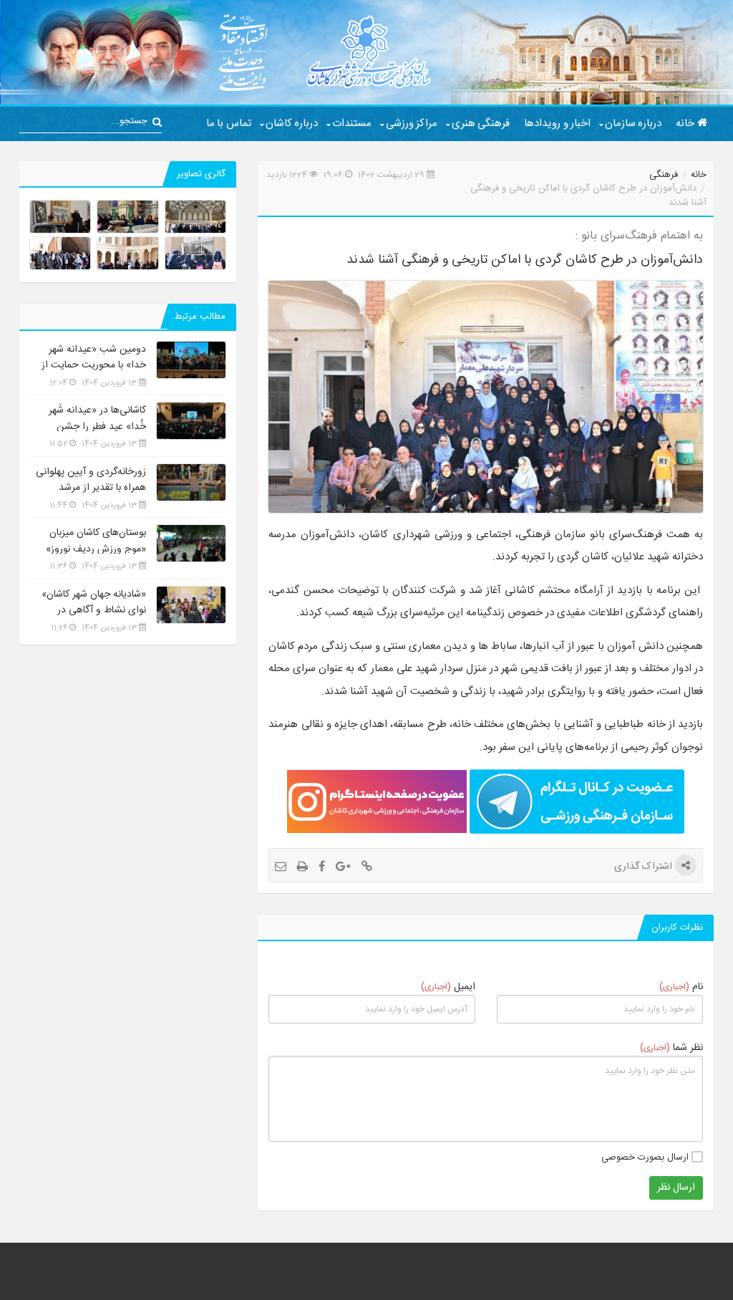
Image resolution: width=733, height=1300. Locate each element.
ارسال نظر (676, 1187)
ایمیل (448, 986)
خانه (686, 124)
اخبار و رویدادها (557, 124)
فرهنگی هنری (481, 124)
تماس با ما (228, 124)
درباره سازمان (633, 124)
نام (681, 986)
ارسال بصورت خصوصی (646, 1157)
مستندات (352, 124)
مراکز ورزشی (411, 124)
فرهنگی (663, 175)
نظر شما (671, 1047)
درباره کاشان (292, 124)
